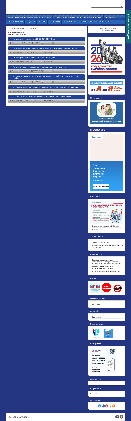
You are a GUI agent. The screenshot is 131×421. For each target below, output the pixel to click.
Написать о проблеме (101, 186)
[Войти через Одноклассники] (113, 405)
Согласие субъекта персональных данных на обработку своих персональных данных (45, 48)
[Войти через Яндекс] (106, 405)
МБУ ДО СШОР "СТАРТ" (42, 5)
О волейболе (95, 394)
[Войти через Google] (110, 406)
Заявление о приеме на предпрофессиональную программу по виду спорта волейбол (45, 87)
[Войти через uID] (99, 405)
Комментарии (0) (48, 43)
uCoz (28, 417)
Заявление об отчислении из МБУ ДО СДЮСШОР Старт (34, 39)
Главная (10, 28)
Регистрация (104, 30)
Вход (112, 30)
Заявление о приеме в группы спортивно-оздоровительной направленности (42, 97)
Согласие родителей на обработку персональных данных (34, 58)
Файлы (17, 28)
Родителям (15, 43)
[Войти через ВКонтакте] (103, 405)
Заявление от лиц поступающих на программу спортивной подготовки (39, 67)
